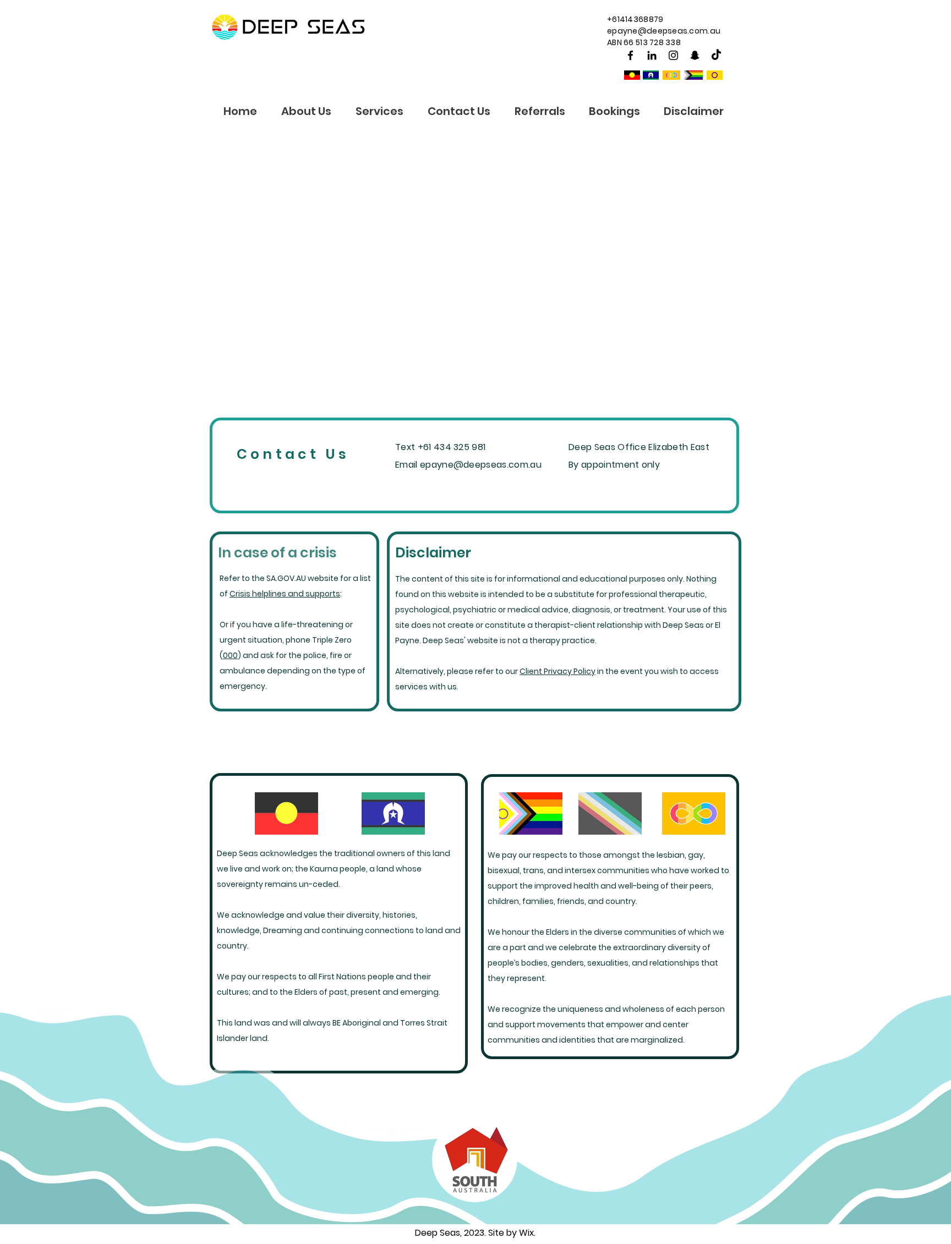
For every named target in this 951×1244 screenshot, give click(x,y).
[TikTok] (716, 55)
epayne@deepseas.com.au (663, 30)
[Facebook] (630, 55)
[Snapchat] (694, 55)
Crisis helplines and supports (284, 593)
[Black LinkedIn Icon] (652, 55)
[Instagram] (673, 55)
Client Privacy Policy (557, 671)
